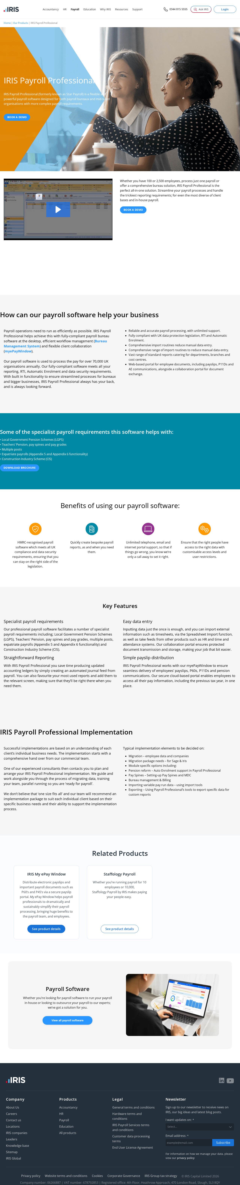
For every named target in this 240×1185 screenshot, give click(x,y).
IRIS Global (13, 1158)
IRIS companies (16, 1133)
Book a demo (17, 117)
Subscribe (223, 1142)
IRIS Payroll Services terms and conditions (130, 1127)
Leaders (11, 1139)
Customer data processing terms (131, 1138)
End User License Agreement (132, 1147)
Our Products (20, 23)
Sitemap (12, 1152)
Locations (13, 1126)
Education (66, 1126)
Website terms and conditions (66, 1176)
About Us (12, 1107)
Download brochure (20, 467)
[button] (58, 209)
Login (225, 9)
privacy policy (186, 1158)
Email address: (177, 1136)
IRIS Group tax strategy (161, 1176)
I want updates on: (180, 1120)
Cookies (97, 1176)
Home (7, 23)
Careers (11, 1114)
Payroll (64, 1120)
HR (61, 1114)
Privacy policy (30, 1176)
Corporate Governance (123, 1176)
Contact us (13, 1120)
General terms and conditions (133, 1107)
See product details (46, 929)
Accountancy (68, 1107)
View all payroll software (67, 1020)
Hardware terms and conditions (127, 1116)
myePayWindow (18, 351)
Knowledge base (17, 1146)
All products (67, 1133)
